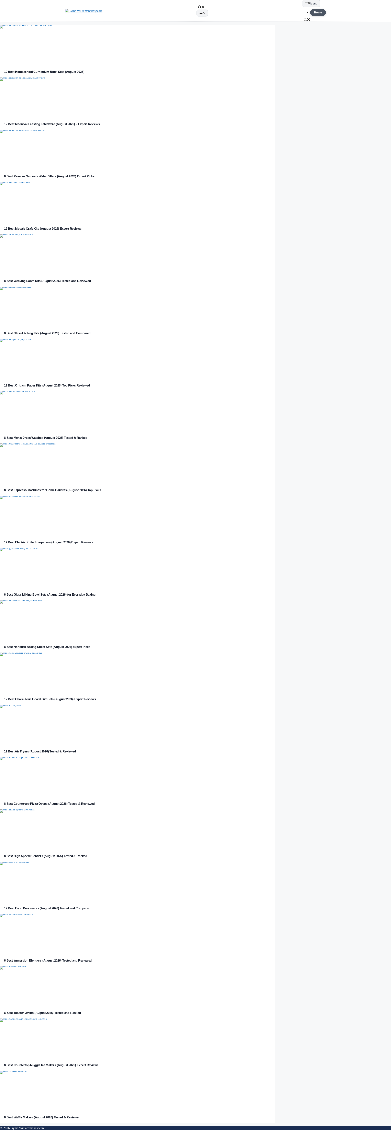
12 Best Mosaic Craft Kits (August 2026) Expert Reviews (42, 228)
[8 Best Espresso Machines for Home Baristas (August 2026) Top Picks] (137, 463)
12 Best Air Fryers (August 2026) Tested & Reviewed (40, 751)
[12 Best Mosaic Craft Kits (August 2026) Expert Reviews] (137, 202)
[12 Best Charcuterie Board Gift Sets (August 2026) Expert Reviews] (137, 673)
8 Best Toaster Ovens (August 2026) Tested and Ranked (42, 1012)
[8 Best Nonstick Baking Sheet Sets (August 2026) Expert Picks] (137, 620)
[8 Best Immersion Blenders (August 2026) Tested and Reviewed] (137, 934)
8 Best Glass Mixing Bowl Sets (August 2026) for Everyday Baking (49, 594)
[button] (201, 7)
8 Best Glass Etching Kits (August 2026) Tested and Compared (47, 333)
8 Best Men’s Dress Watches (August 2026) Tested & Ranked (45, 437)
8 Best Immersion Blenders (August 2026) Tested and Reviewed (48, 960)
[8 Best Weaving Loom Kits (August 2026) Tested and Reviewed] (137, 254)
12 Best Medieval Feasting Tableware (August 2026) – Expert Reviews (52, 124)
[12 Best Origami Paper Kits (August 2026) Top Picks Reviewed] (137, 359)
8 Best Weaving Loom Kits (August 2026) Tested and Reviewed (47, 281)
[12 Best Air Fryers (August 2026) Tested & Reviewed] (137, 725)
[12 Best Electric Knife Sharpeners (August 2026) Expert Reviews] (137, 516)
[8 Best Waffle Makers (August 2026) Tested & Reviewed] (137, 1091)
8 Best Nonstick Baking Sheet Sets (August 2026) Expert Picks (47, 647)
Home (318, 12)
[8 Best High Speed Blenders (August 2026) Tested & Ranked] (137, 829)
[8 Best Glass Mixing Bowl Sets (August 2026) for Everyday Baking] (137, 568)
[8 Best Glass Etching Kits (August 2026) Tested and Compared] (137, 307)
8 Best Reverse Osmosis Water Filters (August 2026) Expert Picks (49, 176)
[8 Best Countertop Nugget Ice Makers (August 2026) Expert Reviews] (137, 1039)
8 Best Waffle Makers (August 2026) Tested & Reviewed (42, 1117)
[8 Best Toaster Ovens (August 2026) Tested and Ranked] (137, 986)
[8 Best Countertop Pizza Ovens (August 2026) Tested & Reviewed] (137, 777)
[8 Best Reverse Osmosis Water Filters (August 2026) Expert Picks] (137, 150)
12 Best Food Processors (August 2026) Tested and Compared (47, 908)
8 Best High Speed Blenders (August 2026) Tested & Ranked (45, 856)
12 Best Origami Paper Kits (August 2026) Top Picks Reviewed (47, 385)
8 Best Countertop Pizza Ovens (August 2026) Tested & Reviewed (49, 803)
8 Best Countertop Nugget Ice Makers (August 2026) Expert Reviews (51, 1065)
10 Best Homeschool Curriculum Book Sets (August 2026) (44, 71)
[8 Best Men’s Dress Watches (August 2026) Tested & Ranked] (137, 411)
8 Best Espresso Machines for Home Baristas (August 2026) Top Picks (52, 490)
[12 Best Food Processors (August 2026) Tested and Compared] (137, 882)
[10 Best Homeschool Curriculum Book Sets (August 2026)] (137, 45)
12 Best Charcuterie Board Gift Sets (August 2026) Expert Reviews (50, 699)
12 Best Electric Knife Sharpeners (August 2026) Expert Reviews (48, 542)
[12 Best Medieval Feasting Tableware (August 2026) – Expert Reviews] (137, 98)
